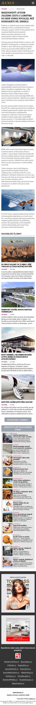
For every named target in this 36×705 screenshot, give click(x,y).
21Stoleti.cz (11, 665)
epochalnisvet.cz (17, 535)
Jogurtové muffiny (20, 525)
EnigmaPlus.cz (23, 665)
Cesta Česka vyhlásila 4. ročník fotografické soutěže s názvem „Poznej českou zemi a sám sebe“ (22, 481)
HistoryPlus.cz (25, 669)
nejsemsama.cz (16, 467)
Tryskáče (4, 9)
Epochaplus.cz (26, 662)
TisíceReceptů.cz (23, 676)
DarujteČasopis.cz (26, 680)
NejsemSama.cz (18, 683)
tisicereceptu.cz (16, 523)
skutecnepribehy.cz (17, 501)
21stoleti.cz (15, 444)
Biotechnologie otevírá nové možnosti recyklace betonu (22, 447)
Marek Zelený (21, 9)
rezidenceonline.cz (17, 456)
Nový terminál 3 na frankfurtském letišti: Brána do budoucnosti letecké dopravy (16, 357)
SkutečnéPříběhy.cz (10, 680)
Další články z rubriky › (18, 420)
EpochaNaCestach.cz (11, 673)
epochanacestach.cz (18, 478)
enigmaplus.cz (16, 546)
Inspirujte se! (18, 639)
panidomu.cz (16, 557)
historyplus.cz (16, 512)
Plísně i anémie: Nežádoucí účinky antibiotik (23, 560)
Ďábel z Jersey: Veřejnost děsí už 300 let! (22, 549)
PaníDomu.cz (11, 676)
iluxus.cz (15, 433)
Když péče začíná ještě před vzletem (16, 402)
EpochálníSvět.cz (11, 669)
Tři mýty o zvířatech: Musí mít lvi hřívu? (22, 492)
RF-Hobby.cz (30, 699)
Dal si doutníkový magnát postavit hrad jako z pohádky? (22, 515)
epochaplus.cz (16, 489)
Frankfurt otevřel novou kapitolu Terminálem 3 (16, 311)
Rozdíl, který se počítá (21, 537)
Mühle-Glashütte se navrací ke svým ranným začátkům (22, 436)
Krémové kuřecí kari (20, 469)
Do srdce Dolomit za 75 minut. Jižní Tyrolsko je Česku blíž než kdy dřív (16, 265)
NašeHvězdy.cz (27, 673)
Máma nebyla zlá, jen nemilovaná (21, 503)
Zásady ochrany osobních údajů (18, 695)
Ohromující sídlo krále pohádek (21, 458)
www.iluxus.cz (18, 692)
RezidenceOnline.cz (11, 662)
